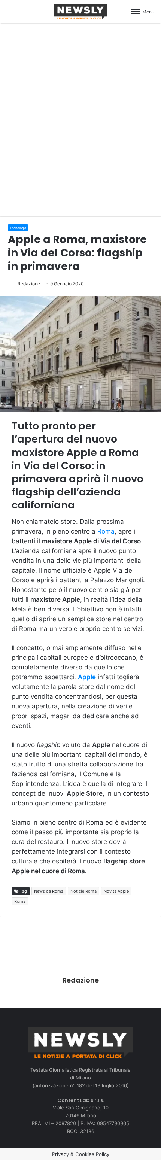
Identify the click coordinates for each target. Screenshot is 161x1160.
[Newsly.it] (80, 11)
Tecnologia (18, 228)
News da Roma (48, 891)
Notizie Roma (83, 891)
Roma (106, 531)
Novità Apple (116, 891)
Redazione (29, 283)
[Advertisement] (80, 118)
